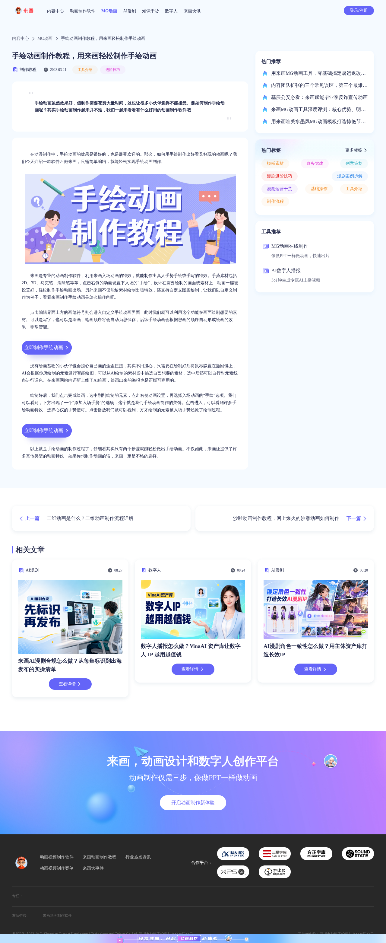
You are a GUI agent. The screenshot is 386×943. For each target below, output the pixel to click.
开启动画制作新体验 (193, 802)
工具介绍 (85, 70)
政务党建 (314, 163)
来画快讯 (192, 11)
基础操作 (319, 188)
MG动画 (109, 11)
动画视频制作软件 (57, 857)
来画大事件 (93, 868)
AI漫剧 (129, 11)
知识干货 (150, 11)
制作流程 (275, 201)
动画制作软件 (82, 11)
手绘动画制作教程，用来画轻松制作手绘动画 (103, 39)
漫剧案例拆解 (349, 176)
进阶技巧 (113, 70)
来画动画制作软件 (57, 915)
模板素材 (275, 163)
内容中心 (55, 11)
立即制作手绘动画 (43, 347)
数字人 (171, 11)
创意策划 (354, 163)
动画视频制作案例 (57, 868)
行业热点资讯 (138, 857)
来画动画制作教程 (99, 857)
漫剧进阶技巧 (279, 176)
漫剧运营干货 (279, 188)
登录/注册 (359, 10)
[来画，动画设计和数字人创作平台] (193, 938)
